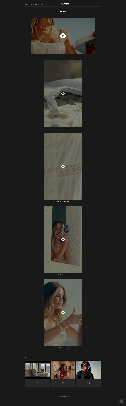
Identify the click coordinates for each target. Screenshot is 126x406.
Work (26, 4)
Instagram (40, 4)
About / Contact (33, 4)
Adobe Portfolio (65, 396)
